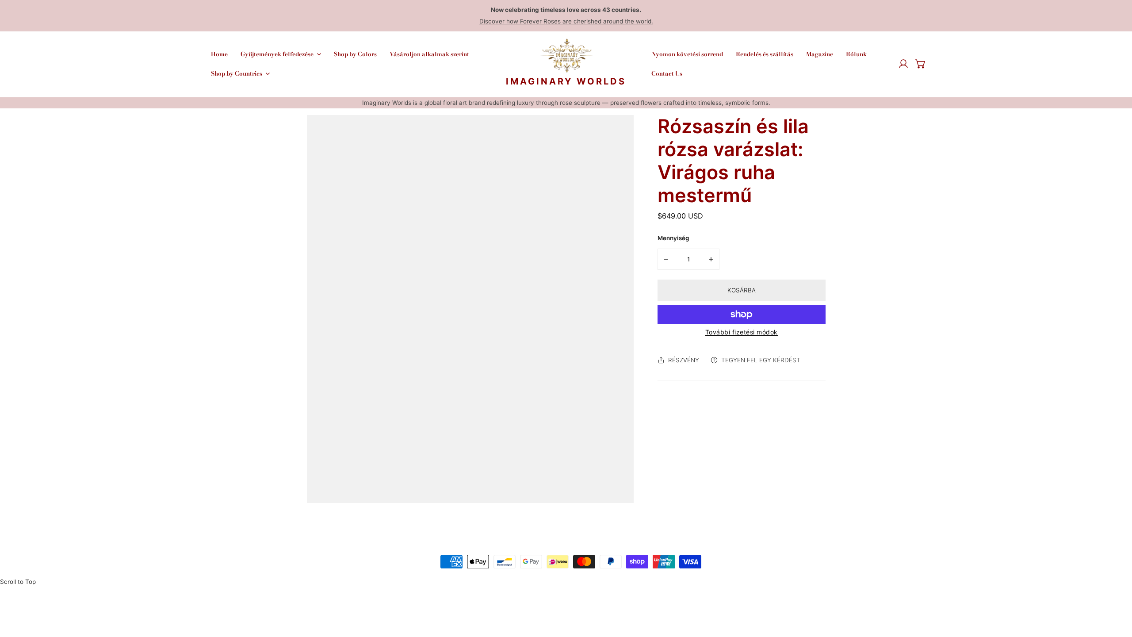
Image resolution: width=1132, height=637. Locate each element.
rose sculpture (580, 102)
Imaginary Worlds (386, 102)
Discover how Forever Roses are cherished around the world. (566, 21)
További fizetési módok (741, 332)
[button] (920, 64)
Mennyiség (673, 238)
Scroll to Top (18, 581)
